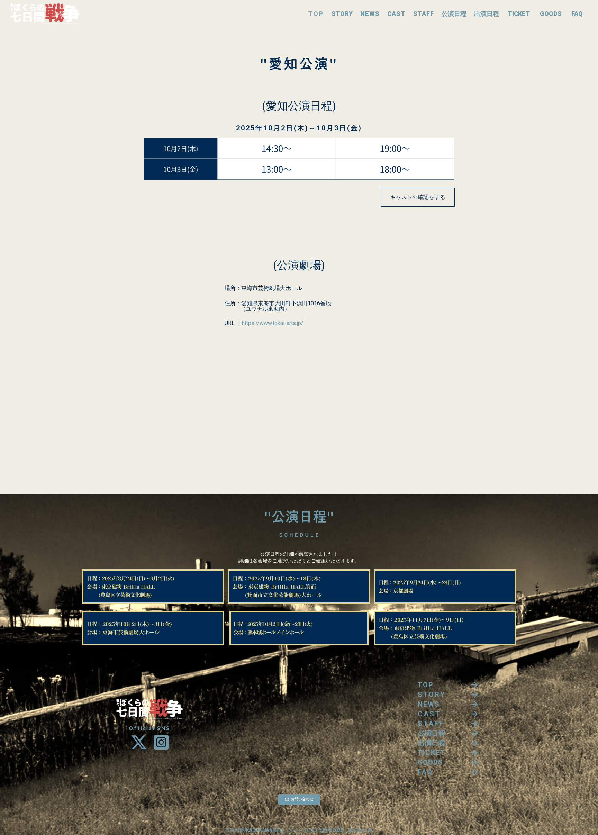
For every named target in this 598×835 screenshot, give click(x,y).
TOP (316, 13)
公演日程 (454, 13)
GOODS (551, 13)
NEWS (370, 13)
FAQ (577, 13)
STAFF (423, 13)
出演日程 (486, 13)
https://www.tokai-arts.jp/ (272, 323)
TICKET (519, 13)
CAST (396, 13)
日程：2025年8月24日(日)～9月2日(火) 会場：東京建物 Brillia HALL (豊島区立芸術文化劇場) (133, 586)
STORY (342, 13)
